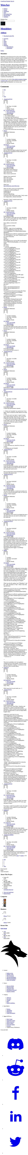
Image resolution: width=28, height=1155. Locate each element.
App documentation (11, 977)
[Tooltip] (5, 906)
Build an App (10, 973)
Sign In (12, 1)
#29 (4, 164)
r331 (5, 937)
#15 (4, 795)
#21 (4, 460)
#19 (4, 562)
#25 (4, 438)
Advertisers (9, 1010)
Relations (6, 45)
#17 (4, 822)
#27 (4, 110)
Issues (5, 42)
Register (8, 1)
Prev (5, 89)
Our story (9, 999)
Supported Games (11, 1020)
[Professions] (5, 903)
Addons (3, 33)
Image (5, 41)
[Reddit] (15, 1080)
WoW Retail (4, 928)
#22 (4, 485)
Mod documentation (11, 978)
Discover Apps (10, 987)
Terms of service (10, 1022)
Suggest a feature (11, 991)
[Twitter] (15, 1153)
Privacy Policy (10, 1023)
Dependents (9, 48)
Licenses (9, 1026)
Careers (8, 1000)
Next (5, 96)
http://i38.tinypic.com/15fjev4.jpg (11, 186)
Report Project (7, 893)
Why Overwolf (10, 976)
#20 (4, 532)
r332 (5, 931)
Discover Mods (10, 986)
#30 (4, 212)
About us (9, 997)
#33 (4, 362)
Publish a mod (10, 974)
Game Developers (11, 1013)
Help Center (9, 1019)
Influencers (9, 1011)
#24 (4, 403)
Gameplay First (10, 988)
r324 (5, 934)
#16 (4, 701)
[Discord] (15, 1055)
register (22, 855)
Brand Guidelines (11, 1003)
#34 (4, 383)
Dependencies (10, 46)
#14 (4, 846)
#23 (4, 509)
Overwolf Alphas (11, 1024)
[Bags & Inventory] (5, 900)
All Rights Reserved (8, 889)
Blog (8, 1001)
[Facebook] (15, 1104)
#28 (4, 144)
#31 (4, 321)
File (4, 40)
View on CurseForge (8, 892)
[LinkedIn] (15, 1128)
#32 (4, 344)
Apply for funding (11, 980)
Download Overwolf (11, 990)
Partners (8, 1009)
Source (5, 44)
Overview (6, 38)
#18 (4, 680)
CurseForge (3, 1)
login (17, 855)
